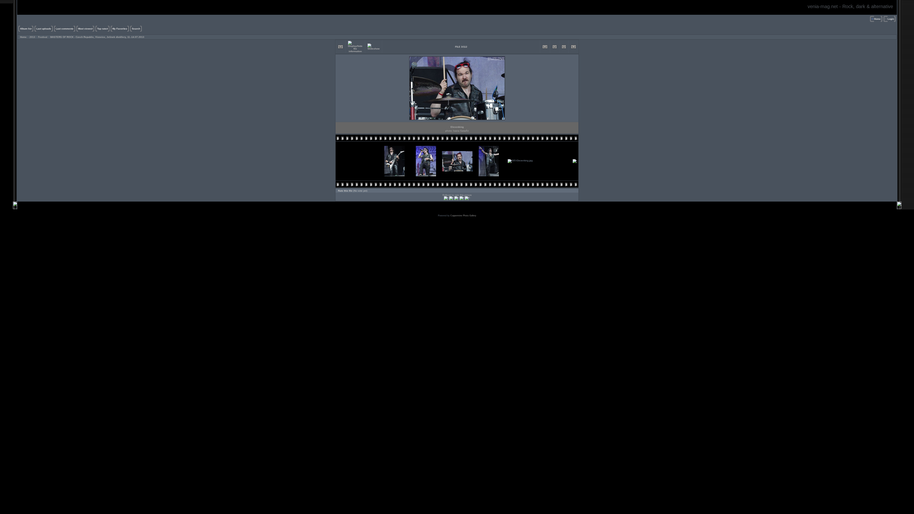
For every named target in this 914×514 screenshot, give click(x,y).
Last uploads (43, 28)
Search (136, 28)
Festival (42, 37)
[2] (451, 198)
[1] (446, 198)
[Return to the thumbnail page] (340, 46)
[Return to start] (545, 46)
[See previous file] (554, 46)
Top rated (102, 28)
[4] (462, 198)
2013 (32, 37)
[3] (457, 198)
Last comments (65, 28)
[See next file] (563, 46)
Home (877, 19)
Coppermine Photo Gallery (463, 215)
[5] (467, 198)
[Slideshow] (373, 47)
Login (891, 19)
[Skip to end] (573, 46)
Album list (26, 28)
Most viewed (85, 28)
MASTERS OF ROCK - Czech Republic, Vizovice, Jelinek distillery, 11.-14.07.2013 (97, 37)
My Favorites (119, 28)
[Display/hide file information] (355, 46)
